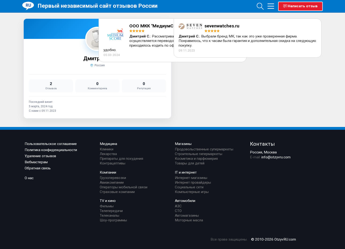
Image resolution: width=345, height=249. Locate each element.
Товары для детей (189, 163)
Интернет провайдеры (193, 182)
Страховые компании (117, 192)
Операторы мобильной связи (123, 187)
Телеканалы (109, 215)
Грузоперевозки (113, 178)
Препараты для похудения (121, 158)
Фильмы (107, 206)
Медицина (108, 144)
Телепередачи (111, 211)
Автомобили (185, 201)
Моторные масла (189, 220)
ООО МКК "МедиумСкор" (156, 26)
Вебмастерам (36, 162)
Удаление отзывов (40, 156)
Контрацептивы (112, 163)
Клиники (106, 149)
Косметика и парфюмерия (196, 158)
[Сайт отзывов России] (30, 6)
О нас (29, 178)
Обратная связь (38, 168)
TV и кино (108, 201)
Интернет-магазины (191, 178)
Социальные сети (189, 187)
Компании (108, 172)
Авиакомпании (112, 182)
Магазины (183, 144)
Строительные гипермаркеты (198, 154)
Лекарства (108, 154)
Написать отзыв (303, 6)
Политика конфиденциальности (51, 150)
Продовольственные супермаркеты (204, 149)
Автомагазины (187, 215)
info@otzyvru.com (276, 157)
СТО (178, 211)
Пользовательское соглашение (51, 144)
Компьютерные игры (192, 192)
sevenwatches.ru (221, 26)
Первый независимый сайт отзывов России (97, 5)
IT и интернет (186, 172)
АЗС (178, 206)
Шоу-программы (113, 220)
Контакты (262, 144)
